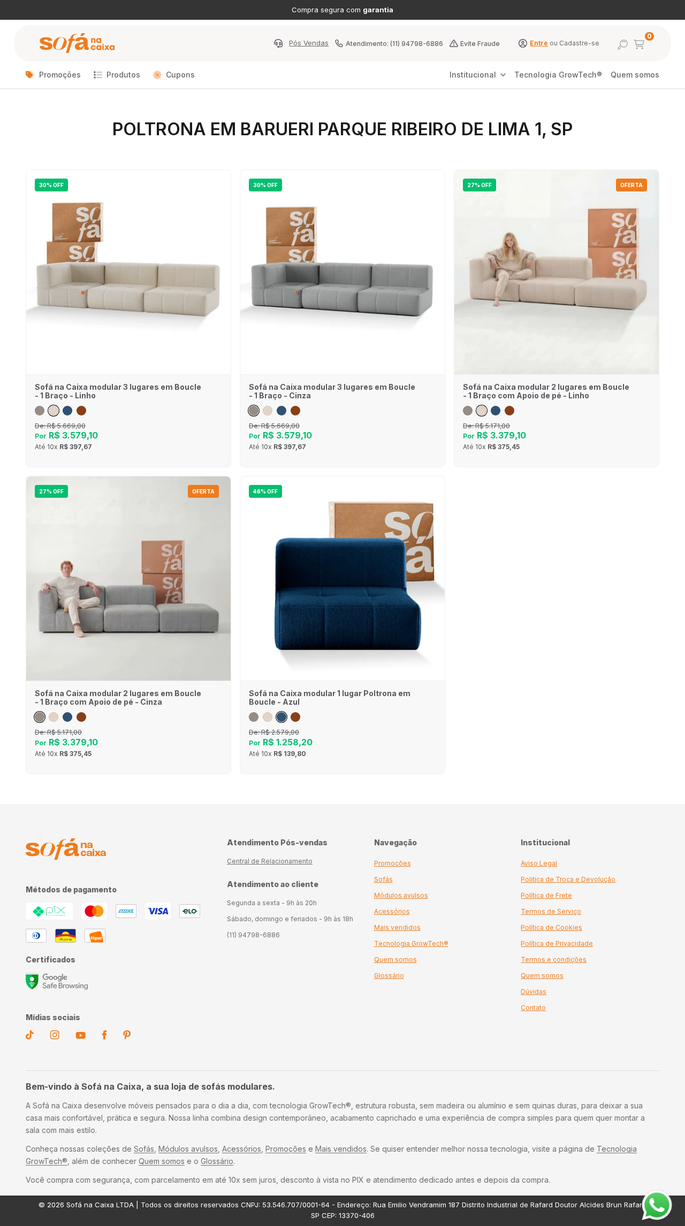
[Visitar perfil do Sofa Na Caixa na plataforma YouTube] (80, 1036)
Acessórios (392, 911)
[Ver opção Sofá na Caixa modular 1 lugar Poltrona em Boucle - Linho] (267, 717)
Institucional (473, 74)
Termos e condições (554, 959)
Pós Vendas (309, 43)
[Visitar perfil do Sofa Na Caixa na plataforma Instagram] (54, 1036)
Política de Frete (546, 895)
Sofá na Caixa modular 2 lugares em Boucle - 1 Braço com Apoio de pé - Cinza (118, 697)
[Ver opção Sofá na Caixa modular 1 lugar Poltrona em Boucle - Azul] (281, 717)
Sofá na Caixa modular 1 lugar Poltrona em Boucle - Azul (329, 697)
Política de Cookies (551, 927)
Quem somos (635, 74)
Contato (533, 1008)
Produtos (123, 74)
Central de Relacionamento (270, 861)
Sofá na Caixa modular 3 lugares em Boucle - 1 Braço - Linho (118, 391)
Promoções (60, 74)
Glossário (389, 975)
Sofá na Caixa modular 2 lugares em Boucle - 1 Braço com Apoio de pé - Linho (546, 391)
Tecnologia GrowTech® (558, 74)
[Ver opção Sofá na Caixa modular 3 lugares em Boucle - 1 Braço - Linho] (53, 410)
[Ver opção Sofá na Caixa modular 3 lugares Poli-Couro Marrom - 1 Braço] (81, 410)
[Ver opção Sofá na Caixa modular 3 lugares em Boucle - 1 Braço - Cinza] (39, 410)
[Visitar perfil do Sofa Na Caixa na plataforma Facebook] (104, 1036)
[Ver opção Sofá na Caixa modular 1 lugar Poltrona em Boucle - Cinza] (253, 717)
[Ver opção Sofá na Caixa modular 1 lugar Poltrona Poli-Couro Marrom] (295, 717)
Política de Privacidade (557, 943)
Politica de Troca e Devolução (568, 879)
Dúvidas (533, 992)
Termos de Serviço (551, 911)
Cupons (180, 74)
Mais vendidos (397, 927)
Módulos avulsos (401, 895)
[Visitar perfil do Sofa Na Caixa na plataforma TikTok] (30, 1036)
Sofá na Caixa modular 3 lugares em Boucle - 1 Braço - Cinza (332, 391)
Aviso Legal (539, 863)
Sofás (383, 879)
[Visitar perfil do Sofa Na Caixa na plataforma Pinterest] (127, 1036)
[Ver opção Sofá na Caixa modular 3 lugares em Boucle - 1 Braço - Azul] (67, 410)
